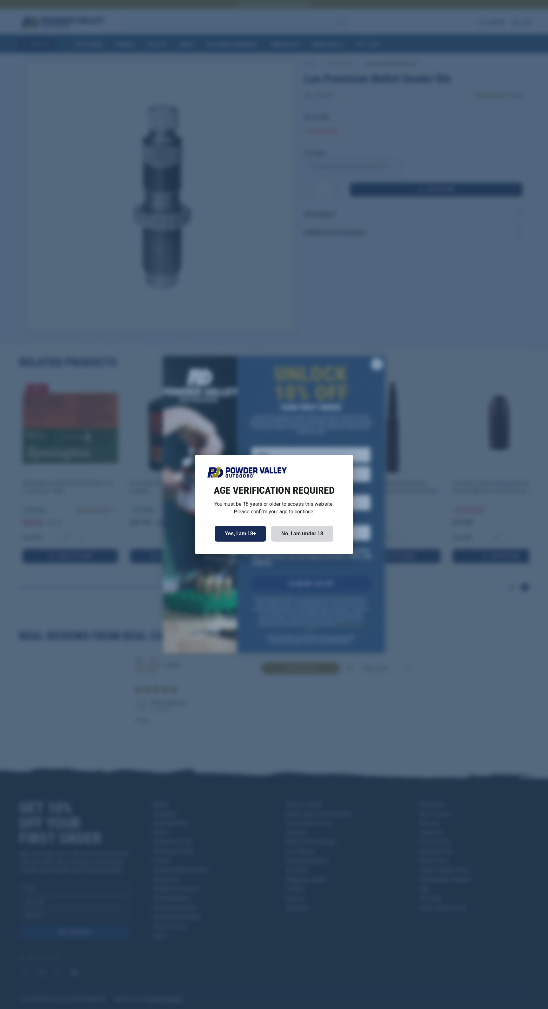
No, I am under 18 (302, 533)
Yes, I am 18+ (240, 533)
